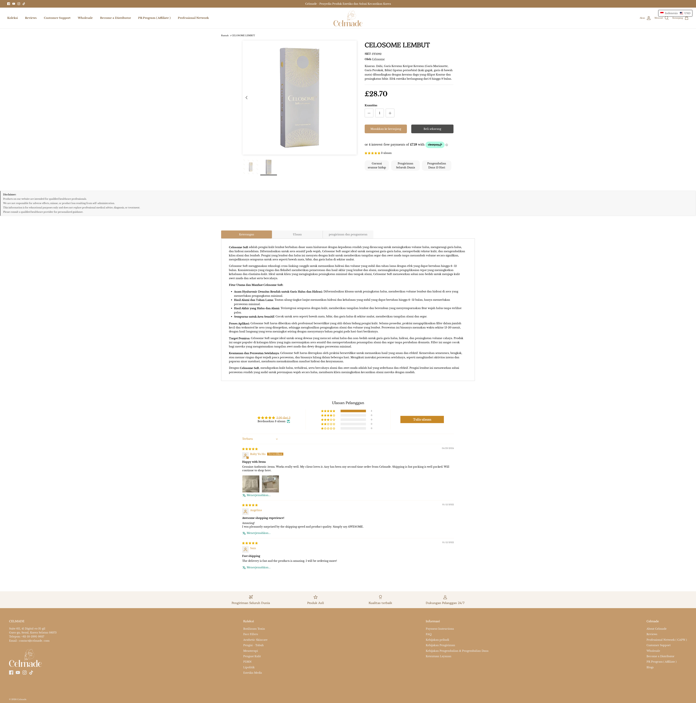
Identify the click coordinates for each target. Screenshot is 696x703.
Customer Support (57, 18)
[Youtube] (13, 3)
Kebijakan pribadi (437, 639)
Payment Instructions (440, 628)
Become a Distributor (115, 18)
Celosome (378, 59)
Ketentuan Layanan (438, 656)
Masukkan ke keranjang (385, 129)
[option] (300, 98)
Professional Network (193, 18)
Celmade (21, 699)
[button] (373, 153)
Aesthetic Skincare (255, 639)
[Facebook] (8, 3)
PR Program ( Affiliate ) (154, 18)
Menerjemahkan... (259, 495)
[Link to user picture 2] (270, 484)
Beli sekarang (432, 129)
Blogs (650, 667)
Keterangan (246, 234)
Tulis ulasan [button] (422, 419)
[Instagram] (18, 3)
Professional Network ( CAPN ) (667, 639)
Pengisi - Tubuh (253, 645)
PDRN (247, 662)
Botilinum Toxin (254, 628)
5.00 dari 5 (283, 417)
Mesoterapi (250, 650)
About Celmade (657, 628)
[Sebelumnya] (246, 98)
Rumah (225, 35)
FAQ (429, 634)
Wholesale (85, 18)
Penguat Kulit (252, 656)
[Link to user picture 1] (251, 484)
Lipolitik (249, 667)
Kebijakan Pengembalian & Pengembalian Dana (457, 650)
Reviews (31, 18)
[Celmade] (348, 18)
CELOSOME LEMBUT (243, 35)
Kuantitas (371, 105)
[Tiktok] (23, 3)
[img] (250, 448)
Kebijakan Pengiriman (440, 645)
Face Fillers (250, 634)
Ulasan (297, 234)
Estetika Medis (252, 673)
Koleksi (12, 18)
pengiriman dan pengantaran (348, 234)
